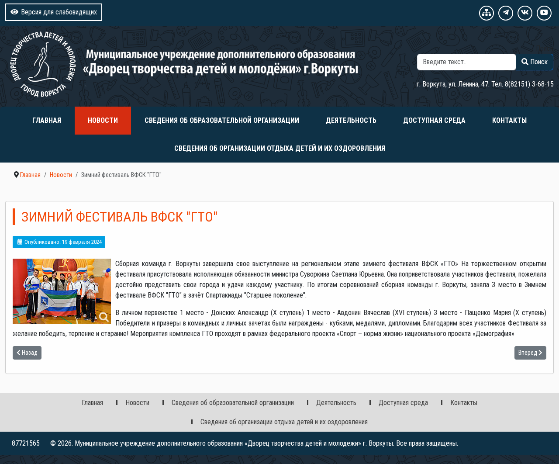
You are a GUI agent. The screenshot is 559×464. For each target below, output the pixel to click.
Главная (46, 120)
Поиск (544, 48)
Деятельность (351, 120)
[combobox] (466, 62)
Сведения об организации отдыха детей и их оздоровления (279, 148)
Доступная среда (434, 120)
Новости (103, 120)
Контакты (509, 120)
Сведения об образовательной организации (222, 120)
